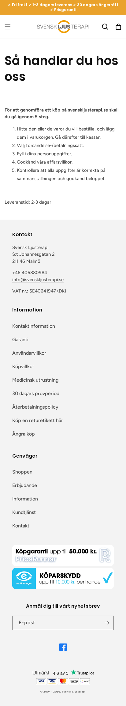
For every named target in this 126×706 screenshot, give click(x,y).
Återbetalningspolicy (35, 407)
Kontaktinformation (33, 326)
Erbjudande (24, 485)
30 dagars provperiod (35, 393)
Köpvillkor (23, 366)
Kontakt (20, 526)
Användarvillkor (29, 353)
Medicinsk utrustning (35, 380)
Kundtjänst (24, 512)
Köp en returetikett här (37, 420)
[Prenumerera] (106, 623)
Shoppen (22, 472)
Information (25, 499)
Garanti (20, 339)
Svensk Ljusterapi (74, 691)
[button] (7, 26)
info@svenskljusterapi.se (38, 279)
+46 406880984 (29, 272)
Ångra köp (23, 434)
